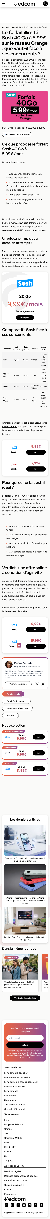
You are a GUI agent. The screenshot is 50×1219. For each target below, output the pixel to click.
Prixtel (7, 1142)
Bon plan (10, 715)
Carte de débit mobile (15, 1109)
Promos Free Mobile (14, 1086)
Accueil (5, 27)
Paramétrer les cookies (15, 1180)
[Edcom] (24, 4)
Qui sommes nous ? (14, 1185)
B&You (7, 1151)
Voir (36, 452)
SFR (6, 1133)
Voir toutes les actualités (25, 998)
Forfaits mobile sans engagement (20, 1082)
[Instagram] (30, 1205)
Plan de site (10, 1194)
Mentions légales (12, 1171)
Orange (8, 1129)
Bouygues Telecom (13, 1124)
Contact (8, 1189)
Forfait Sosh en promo (16, 701)
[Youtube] (24, 1205)
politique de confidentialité (21, 1055)
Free (6, 1119)
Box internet (10, 1095)
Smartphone (10, 1100)
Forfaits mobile (13, 694)
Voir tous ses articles (18, 684)
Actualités (16, 27)
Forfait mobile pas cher (15, 1073)
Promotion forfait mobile (17, 708)
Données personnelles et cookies (20, 1176)
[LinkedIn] (43, 684)
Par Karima (7, 127)
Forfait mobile (30, 27)
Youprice (8, 1160)
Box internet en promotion (17, 1077)
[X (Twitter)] (37, 684)
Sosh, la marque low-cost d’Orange (20, 223)
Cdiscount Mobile (13, 1138)
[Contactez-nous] (45, 3)
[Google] (6, 1205)
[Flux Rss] (41, 1205)
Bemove (42, 1213)
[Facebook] (18, 1205)
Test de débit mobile (14, 1104)
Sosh (6, 1156)
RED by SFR (10, 1147)
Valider (25, 1045)
